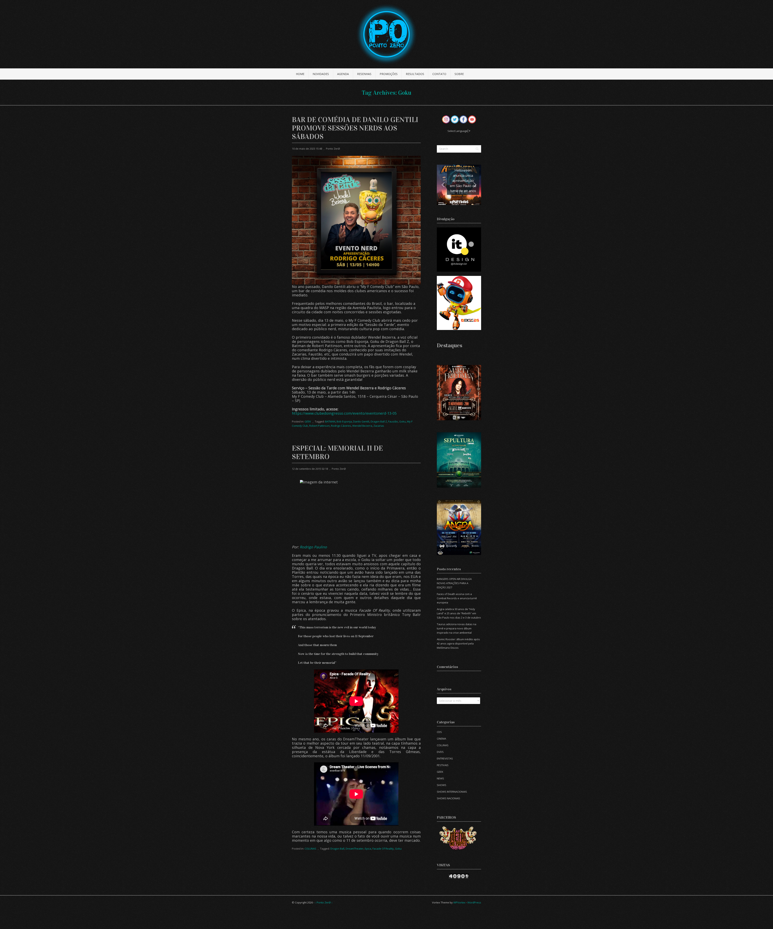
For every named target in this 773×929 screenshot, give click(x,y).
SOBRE (459, 74)
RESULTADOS (415, 74)
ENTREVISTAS (445, 758)
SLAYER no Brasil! (463, 180)
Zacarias (378, 426)
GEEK (308, 421)
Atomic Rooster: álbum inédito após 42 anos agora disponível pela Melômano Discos (458, 643)
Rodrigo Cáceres (341, 426)
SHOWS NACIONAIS (448, 798)
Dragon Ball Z (379, 421)
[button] (459, 185)
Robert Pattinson (319, 426)
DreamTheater (355, 848)
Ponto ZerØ (333, 148)
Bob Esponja (344, 421)
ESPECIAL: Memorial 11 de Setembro (337, 452)
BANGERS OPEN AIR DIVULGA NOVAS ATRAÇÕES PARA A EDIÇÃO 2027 (454, 583)
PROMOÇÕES (389, 74)
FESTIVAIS (443, 765)
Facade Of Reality (383, 848)
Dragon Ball (337, 848)
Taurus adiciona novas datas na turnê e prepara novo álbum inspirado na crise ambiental (456, 628)
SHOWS (441, 785)
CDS (439, 732)
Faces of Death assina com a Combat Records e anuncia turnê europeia (457, 598)
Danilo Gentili (361, 421)
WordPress (474, 902)
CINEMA (441, 738)
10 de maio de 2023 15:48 (307, 148)
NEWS (440, 778)
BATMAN (330, 421)
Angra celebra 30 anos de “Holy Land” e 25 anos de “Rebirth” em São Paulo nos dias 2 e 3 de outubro (459, 613)
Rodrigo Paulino (313, 547)
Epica (368, 848)
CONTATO (439, 74)
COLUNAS (310, 848)
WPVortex (459, 902)
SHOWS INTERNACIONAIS (452, 791)
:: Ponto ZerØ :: (324, 902)
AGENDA (343, 74)
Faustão (393, 421)
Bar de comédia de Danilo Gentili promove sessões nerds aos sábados (355, 128)
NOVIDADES (321, 74)
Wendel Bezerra (362, 426)
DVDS (440, 752)
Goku (402, 421)
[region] (459, 185)
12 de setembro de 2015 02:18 (310, 469)
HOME (300, 74)
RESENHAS (364, 74)
